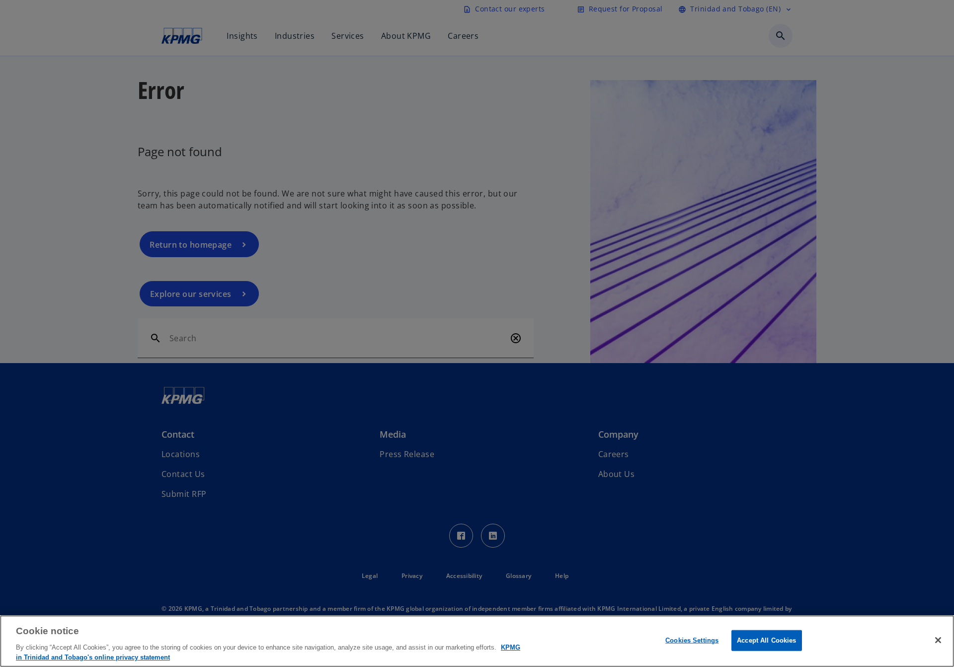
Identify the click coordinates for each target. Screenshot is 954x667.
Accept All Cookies (766, 640)
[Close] (938, 640)
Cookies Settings (691, 640)
